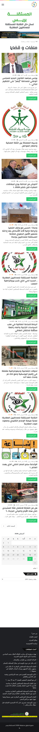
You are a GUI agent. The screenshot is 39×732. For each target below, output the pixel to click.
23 (3, 555)
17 (35, 555)
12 (23, 551)
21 (13, 555)
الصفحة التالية (11, 526)
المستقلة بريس (32, 75)
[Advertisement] (19, 604)
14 (13, 551)
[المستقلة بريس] (34, 4)
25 (30, 559)
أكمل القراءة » (32, 98)
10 (35, 551)
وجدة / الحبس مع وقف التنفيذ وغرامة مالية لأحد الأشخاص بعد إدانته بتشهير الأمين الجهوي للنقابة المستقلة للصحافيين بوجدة (19, 232)
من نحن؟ (34, 633)
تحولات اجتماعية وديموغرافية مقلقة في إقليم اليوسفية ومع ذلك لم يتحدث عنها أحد (19, 374)
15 (8, 551)
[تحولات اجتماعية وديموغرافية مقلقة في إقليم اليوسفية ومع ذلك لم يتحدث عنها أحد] (19, 356)
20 (18, 555)
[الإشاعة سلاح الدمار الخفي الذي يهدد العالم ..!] (19, 449)
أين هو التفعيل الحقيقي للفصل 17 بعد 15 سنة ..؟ (21, 680)
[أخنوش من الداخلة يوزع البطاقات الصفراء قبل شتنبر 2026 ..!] (19, 169)
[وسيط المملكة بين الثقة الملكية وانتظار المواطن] (19, 120)
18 (30, 555)
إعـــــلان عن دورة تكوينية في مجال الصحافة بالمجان (19, 663)
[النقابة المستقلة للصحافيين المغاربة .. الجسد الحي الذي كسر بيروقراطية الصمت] (19, 262)
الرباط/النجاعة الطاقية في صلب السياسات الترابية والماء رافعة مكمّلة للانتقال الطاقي (22, 327)
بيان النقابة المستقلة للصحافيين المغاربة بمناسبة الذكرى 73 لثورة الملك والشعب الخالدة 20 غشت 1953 (20, 686)
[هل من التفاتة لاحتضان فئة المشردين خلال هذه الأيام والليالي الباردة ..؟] (19, 493)
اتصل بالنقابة (33, 637)
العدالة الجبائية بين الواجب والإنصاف (24, 660)
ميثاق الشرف (33, 640)
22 (8, 555)
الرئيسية (33, 41)
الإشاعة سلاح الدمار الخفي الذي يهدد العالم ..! (19, 465)
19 (23, 555)
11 (30, 551)
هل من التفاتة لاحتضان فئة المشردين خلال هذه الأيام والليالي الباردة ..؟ (19, 509)
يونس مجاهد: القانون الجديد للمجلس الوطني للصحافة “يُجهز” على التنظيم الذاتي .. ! (19, 81)
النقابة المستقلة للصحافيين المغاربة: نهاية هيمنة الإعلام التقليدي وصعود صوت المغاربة (19, 421)
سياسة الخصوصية (31, 643)
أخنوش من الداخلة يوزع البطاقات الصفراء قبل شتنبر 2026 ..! (21, 185)
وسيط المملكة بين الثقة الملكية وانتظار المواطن (21, 144)
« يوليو (35, 568)
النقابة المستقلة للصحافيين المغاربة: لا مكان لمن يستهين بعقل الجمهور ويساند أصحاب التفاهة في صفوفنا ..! (21, 669)
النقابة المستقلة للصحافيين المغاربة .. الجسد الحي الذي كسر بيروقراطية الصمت (19, 281)
